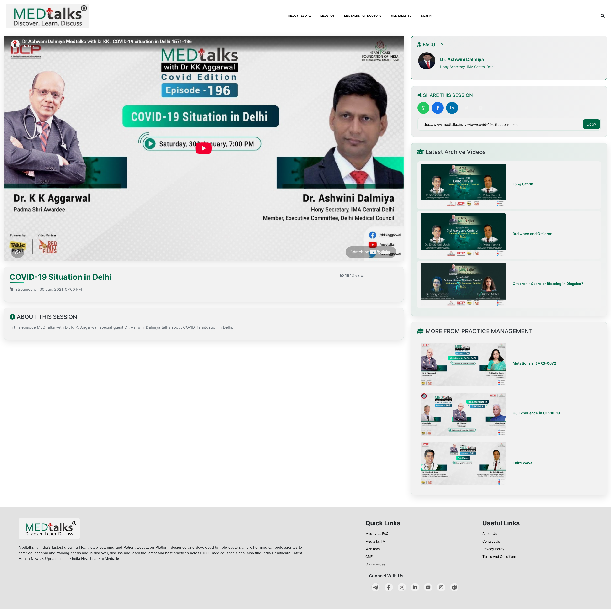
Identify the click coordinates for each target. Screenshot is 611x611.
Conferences (375, 564)
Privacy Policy (493, 549)
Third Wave (522, 463)
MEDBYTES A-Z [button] (299, 15)
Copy (591, 124)
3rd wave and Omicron (532, 234)
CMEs (369, 556)
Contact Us (491, 541)
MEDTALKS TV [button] (401, 15)
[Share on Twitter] (466, 108)
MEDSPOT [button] (327, 15)
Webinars (372, 549)
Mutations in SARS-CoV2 (534, 363)
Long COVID (523, 184)
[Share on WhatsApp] (423, 108)
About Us (489, 534)
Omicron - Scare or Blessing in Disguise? (548, 283)
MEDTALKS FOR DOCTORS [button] (362, 15)
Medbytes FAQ (377, 534)
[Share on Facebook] (438, 108)
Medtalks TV (375, 541)
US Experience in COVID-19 (536, 413)
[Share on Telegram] (481, 108)
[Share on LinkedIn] (452, 108)
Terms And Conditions (499, 556)
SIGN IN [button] (426, 15)
